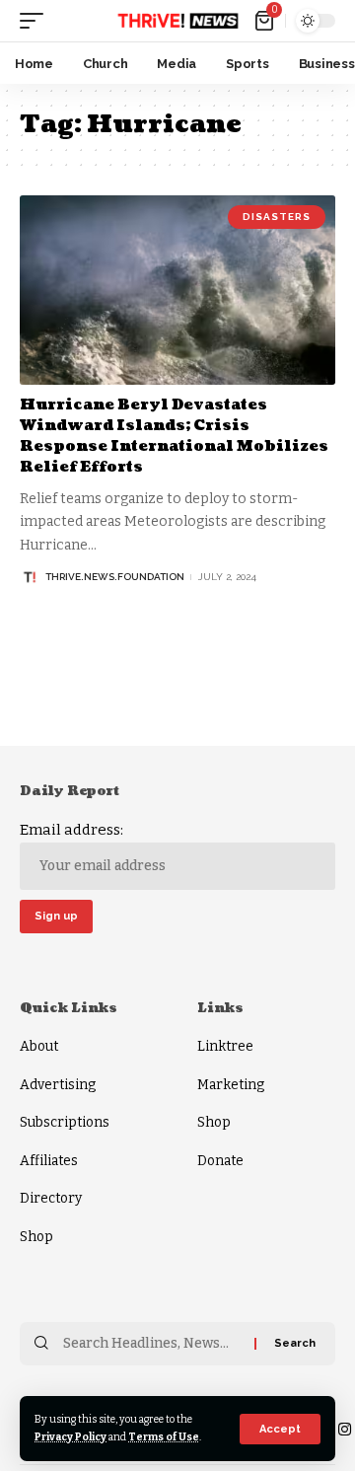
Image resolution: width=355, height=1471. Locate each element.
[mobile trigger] (36, 21)
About (39, 1046)
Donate (220, 1160)
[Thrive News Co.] (177, 21)
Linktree (225, 1046)
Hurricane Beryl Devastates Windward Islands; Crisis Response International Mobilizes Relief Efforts (174, 436)
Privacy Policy (70, 1437)
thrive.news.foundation (114, 576)
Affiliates (49, 1160)
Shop (36, 1236)
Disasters (277, 216)
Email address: (71, 830)
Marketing (230, 1084)
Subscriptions (64, 1122)
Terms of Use (163, 1437)
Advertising (58, 1084)
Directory (51, 1198)
